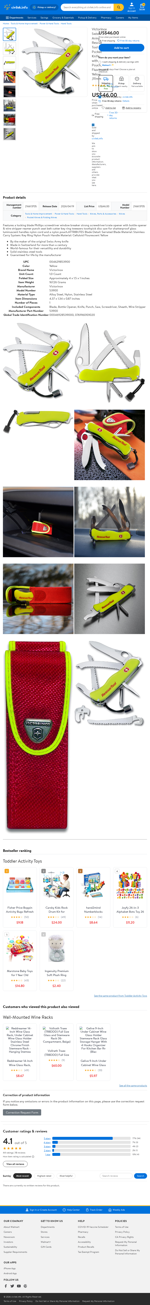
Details (126, 101)
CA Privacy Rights (124, 1237)
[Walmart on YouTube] (19, 1286)
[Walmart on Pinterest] (25, 1286)
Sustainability (10, 1246)
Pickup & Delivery (87, 17)
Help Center (73, 1210)
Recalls (81, 1237)
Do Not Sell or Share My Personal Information (127, 1252)
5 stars (47, 1138)
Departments (16, 17)
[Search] (119, 7)
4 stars (47, 1142)
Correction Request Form (22, 1112)
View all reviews (15, 1164)
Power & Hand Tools (49, 23)
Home (6, 23)
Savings (44, 17)
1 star (47, 1154)
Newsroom (9, 1237)
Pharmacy (106, 17)
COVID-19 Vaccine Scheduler (93, 1227)
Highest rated (44, 1175)
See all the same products (133, 1085)
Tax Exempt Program (88, 1252)
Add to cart (121, 48)
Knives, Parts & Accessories (103, 213)
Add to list (110, 107)
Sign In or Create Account (43, 1210)
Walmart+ (46, 1241)
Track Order (96, 1210)
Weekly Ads (119, 1210)
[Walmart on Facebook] (6, 1286)
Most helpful (66, 1175)
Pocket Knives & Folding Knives (42, 217)
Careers (120, 17)
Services (32, 17)
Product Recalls (86, 1246)
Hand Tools (66, 23)
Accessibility (84, 1241)
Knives (122, 213)
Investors (8, 1241)
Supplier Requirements (15, 1252)
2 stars (47, 1150)
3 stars (47, 1146)
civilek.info (97, 138)
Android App (10, 1273)
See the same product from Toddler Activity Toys (120, 995)
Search (140, 1175)
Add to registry (133, 107)
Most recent (22, 1175)
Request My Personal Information (126, 1243)
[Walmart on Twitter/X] (12, 1286)
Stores (44, 1231)
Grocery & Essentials (63, 17)
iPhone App (10, 1268)
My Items (133, 17)
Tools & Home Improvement (24, 23)
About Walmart (11, 1227)
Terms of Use (121, 1227)
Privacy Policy (122, 1231)
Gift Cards (46, 1246)
